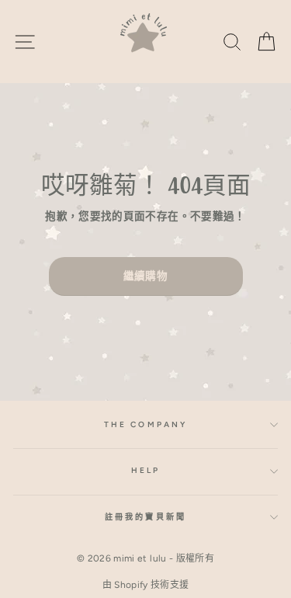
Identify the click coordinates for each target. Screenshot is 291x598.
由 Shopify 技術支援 (145, 584)
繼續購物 (145, 276)
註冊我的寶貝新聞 (145, 517)
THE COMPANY (145, 424)
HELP (145, 470)
